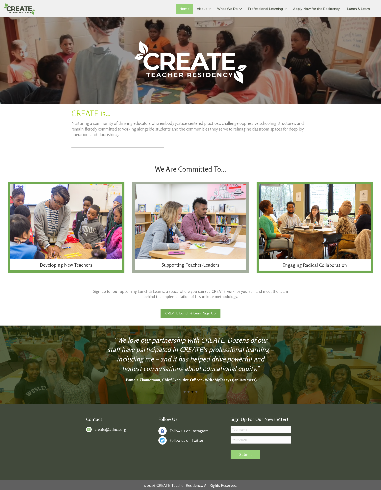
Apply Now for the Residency (316, 9)
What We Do (227, 9)
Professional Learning (265, 9)
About (202, 9)
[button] (190, 313)
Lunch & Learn (358, 9)
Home (184, 9)
